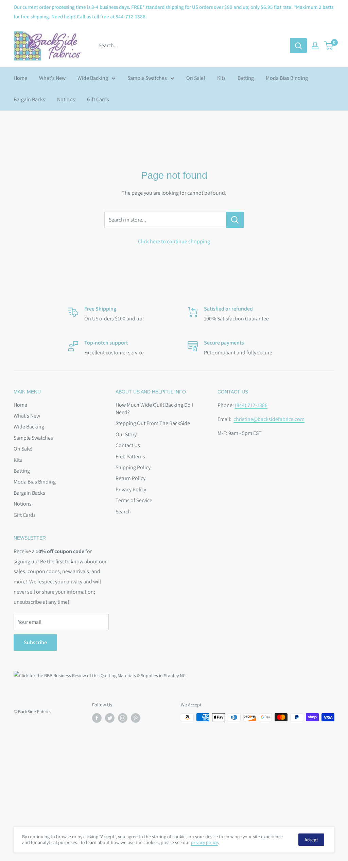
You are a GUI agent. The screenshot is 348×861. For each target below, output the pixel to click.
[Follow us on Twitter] (110, 718)
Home (20, 78)
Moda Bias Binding (287, 78)
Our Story (126, 434)
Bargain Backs (29, 99)
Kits (221, 78)
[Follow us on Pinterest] (135, 718)
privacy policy (204, 842)
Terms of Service (134, 500)
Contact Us (128, 445)
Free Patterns (130, 456)
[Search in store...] (235, 220)
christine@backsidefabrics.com (268, 419)
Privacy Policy (131, 489)
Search (123, 511)
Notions (66, 99)
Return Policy (130, 478)
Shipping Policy (133, 467)
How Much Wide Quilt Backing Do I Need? (154, 408)
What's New (52, 78)
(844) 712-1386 (251, 405)
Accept (311, 840)
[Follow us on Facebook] (97, 718)
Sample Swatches (147, 78)
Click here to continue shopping (174, 241)
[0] (329, 45)
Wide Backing (92, 78)
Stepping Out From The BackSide (153, 423)
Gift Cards (98, 99)
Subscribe (35, 642)
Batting (246, 78)
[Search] (298, 45)
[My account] (315, 45)
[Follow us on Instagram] (122, 718)
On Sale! (195, 78)
